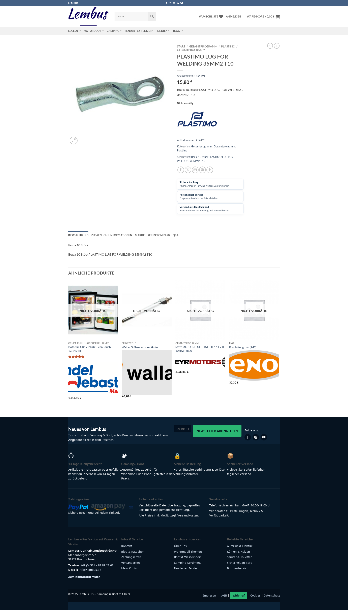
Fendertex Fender (186, 568)
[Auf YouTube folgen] (181, 3)
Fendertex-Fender (138, 30)
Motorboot (92, 30)
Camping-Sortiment (187, 563)
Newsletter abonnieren (217, 431)
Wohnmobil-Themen (188, 551)
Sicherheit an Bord (239, 563)
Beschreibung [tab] (78, 235)
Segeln (73, 30)
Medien (162, 30)
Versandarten (130, 563)
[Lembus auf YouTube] (264, 437)
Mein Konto (129, 568)
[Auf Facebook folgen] (166, 3)
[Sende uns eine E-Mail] (174, 3)
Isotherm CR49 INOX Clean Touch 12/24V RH (89, 348)
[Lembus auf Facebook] (247, 437)
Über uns (180, 546)
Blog (176, 30)
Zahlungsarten (131, 557)
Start (181, 46)
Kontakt (126, 546)
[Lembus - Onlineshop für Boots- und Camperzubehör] (88, 16)
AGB (224, 595)
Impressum (210, 595)
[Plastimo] (197, 121)
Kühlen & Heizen (238, 551)
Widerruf (239, 595)
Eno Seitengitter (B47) (242, 347)
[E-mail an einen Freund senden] (195, 170)
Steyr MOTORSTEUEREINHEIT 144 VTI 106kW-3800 (199, 348)
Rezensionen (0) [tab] (158, 235)
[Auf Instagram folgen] (170, 3)
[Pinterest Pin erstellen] (202, 170)
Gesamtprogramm (203, 46)
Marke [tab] (139, 235)
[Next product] (270, 45)
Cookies (255, 595)
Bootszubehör (236, 568)
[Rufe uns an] (178, 3)
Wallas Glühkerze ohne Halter (140, 347)
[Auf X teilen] (188, 170)
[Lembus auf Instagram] (256, 437)
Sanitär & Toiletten (239, 557)
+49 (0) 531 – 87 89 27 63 (97, 565)
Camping (113, 30)
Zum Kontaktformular (84, 577)
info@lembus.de (90, 570)
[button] (233, 16)
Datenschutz (272, 595)
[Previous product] (277, 45)
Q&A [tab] (176, 235)
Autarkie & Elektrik (240, 546)
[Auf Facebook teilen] (180, 170)
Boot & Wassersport (187, 557)
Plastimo (228, 46)
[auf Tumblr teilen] (209, 170)
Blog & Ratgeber (132, 551)
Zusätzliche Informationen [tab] (111, 235)
